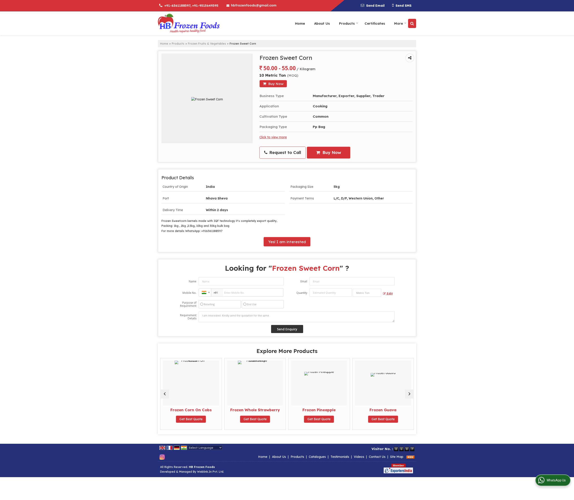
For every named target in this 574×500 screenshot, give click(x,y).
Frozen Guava (350, 409)
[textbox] (367, 293)
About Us (322, 23)
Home (300, 23)
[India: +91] (205, 292)
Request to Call (284, 152)
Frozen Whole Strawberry (222, 409)
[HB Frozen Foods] (189, 23)
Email (303, 281)
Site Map (396, 457)
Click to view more (273, 137)
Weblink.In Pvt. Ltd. (210, 471)
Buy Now (275, 84)
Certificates (375, 23)
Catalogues (317, 457)
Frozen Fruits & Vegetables (207, 43)
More (398, 23)
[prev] (164, 394)
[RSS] (411, 457)
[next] (409, 394)
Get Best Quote (222, 419)
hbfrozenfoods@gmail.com (253, 5)
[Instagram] (162, 457)
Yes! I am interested (287, 241)
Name (192, 281)
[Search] (412, 23)
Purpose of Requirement (188, 304)
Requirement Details (188, 317)
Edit (389, 293)
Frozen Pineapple (286, 409)
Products (347, 23)
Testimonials (339, 457)
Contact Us (377, 457)
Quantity (301, 293)
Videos (359, 457)
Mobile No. (189, 293)
